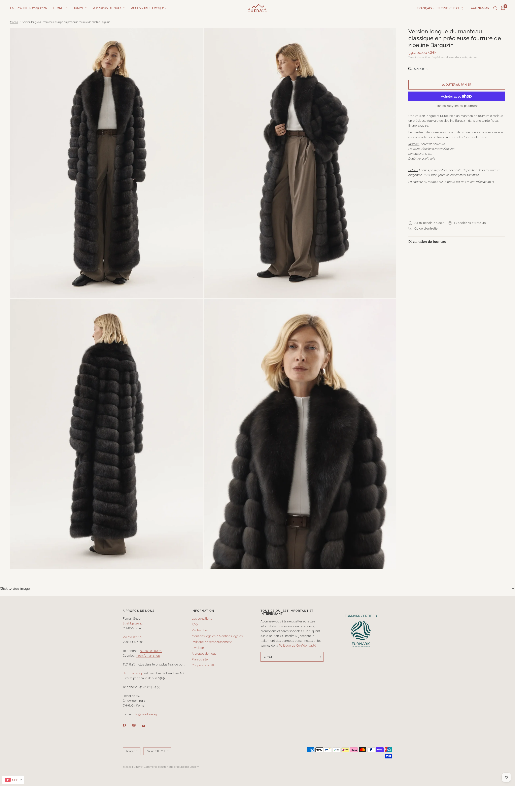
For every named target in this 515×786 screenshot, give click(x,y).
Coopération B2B (203, 665)
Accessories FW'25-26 (148, 8)
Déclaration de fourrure (427, 242)
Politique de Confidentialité (297, 645)
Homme (78, 8)
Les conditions (202, 618)
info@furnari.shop (148, 655)
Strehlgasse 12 (133, 623)
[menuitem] (30, 8)
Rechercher (200, 630)
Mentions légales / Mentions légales (217, 636)
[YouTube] (146, 725)
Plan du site (200, 659)
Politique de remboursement (212, 642)
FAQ (195, 624)
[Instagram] (136, 725)
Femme (58, 8)
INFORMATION (203, 610)
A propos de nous (204, 653)
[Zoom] (194, 36)
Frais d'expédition (434, 57)
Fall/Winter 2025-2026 (28, 8)
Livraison (198, 648)
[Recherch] (495, 8)
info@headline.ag (145, 714)
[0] (502, 8)
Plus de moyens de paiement (457, 106)
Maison (14, 22)
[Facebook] (127, 725)
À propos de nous (107, 8)
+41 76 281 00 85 (151, 651)
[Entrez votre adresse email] (319, 657)
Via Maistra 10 (132, 637)
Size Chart (420, 68)
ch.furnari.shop (133, 673)
